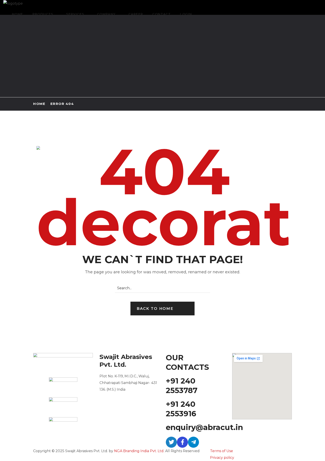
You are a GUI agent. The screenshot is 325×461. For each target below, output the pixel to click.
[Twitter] (171, 442)
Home (39, 104)
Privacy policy (222, 457)
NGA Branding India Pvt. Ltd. (139, 451)
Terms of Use (221, 451)
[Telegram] (193, 442)
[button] (162, 308)
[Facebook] (182, 442)
